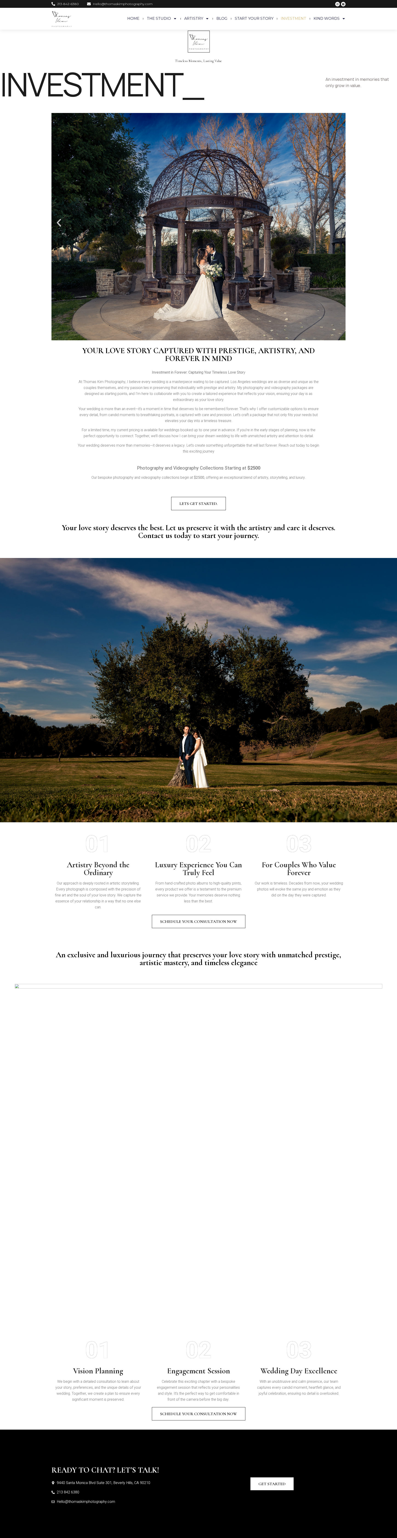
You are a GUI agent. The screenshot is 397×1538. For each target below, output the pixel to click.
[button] (59, 222)
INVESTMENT (293, 18)
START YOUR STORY (254, 18)
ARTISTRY (193, 18)
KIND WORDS (327, 18)
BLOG (221, 18)
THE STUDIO (159, 18)
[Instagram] (337, 4)
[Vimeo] (343, 4)
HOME (133, 18)
